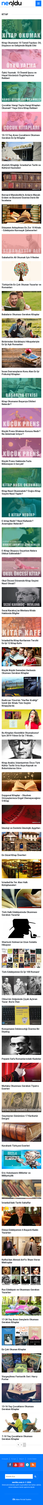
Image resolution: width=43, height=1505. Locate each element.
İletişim (21, 1459)
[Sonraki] (24, 1445)
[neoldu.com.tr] (11, 3)
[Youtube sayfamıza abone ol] (16, 1465)
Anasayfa (5, 1459)
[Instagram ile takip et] (21, 1465)
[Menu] (38, 4)
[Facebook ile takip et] (10, 1465)
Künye (13, 1459)
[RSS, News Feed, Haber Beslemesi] (33, 1465)
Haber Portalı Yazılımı (23, 1499)
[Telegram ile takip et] (27, 1465)
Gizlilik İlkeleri (32, 1459)
